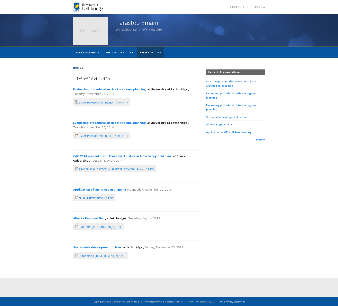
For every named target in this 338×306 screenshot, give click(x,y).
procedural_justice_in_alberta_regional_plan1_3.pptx (116, 169)
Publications (114, 52)
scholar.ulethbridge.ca (247, 7)
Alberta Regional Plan (89, 218)
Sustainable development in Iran (97, 247)
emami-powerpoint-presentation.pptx (103, 102)
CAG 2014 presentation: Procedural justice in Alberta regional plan (122, 156)
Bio (132, 52)
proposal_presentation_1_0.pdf (100, 227)
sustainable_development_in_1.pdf (102, 256)
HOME (77, 67)
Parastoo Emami (137, 23)
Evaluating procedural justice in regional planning (109, 89)
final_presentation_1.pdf (96, 198)
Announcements (88, 52)
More (259, 139)
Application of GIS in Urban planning (100, 189)
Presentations (150, 52)
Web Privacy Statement (232, 301)
